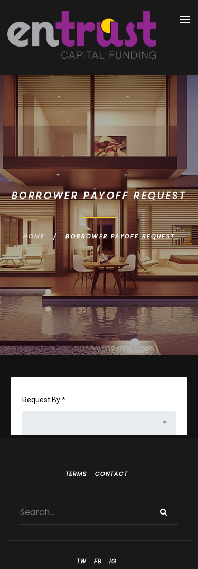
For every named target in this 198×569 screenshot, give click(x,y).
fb (98, 561)
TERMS (76, 474)
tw (82, 561)
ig (113, 561)
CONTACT (111, 474)
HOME (34, 236)
